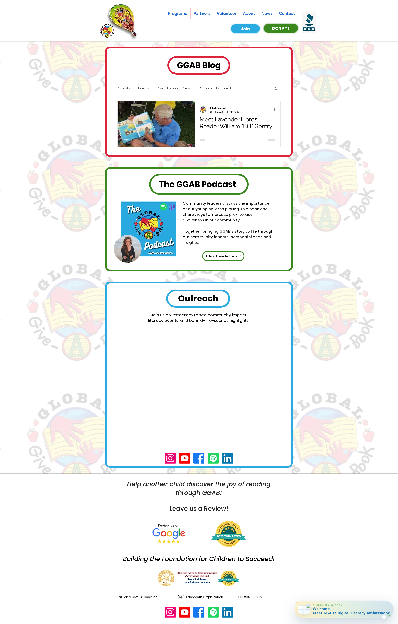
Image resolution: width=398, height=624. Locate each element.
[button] (275, 89)
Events (143, 88)
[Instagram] (170, 458)
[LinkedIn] (227, 458)
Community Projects (216, 88)
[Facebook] (198, 458)
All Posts (123, 88)
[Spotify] (213, 458)
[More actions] (275, 109)
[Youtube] (184, 458)
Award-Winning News (174, 88)
